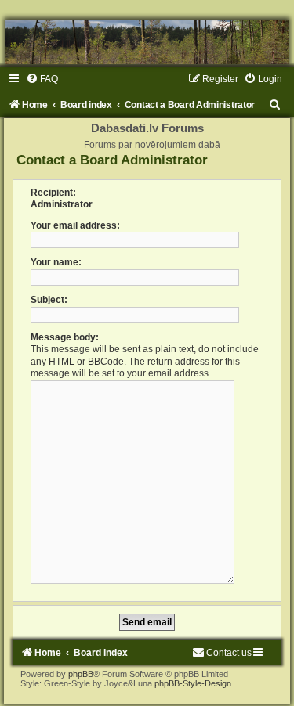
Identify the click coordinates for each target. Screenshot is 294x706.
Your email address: (75, 225)
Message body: (65, 337)
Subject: (49, 299)
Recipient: (53, 192)
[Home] (147, 42)
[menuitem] (42, 79)
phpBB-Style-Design (192, 683)
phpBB (80, 674)
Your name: (56, 262)
